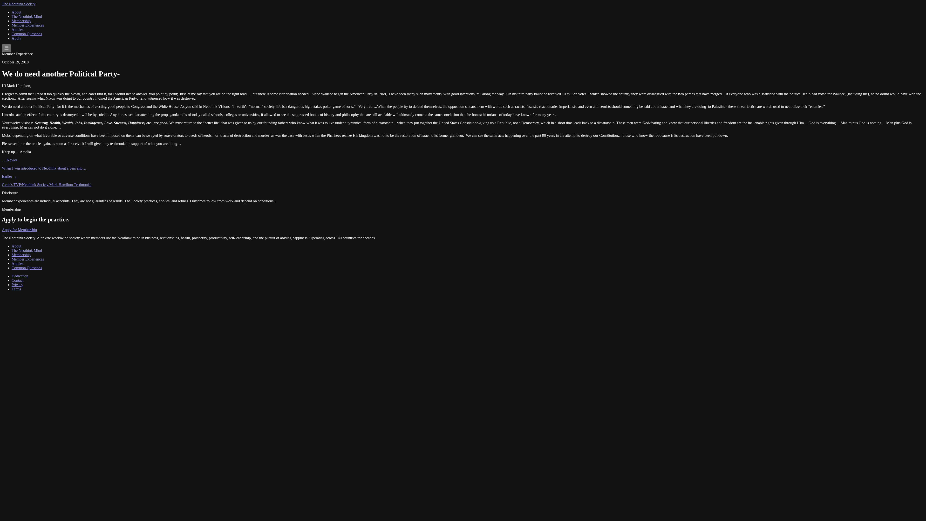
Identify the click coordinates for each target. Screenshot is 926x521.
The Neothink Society (18, 4)
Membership (21, 21)
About (16, 12)
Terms (16, 289)
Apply (16, 38)
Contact (17, 280)
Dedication (20, 276)
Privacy (17, 285)
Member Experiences (28, 25)
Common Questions (27, 34)
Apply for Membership (19, 230)
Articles (17, 29)
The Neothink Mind (27, 16)
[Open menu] (6, 48)
